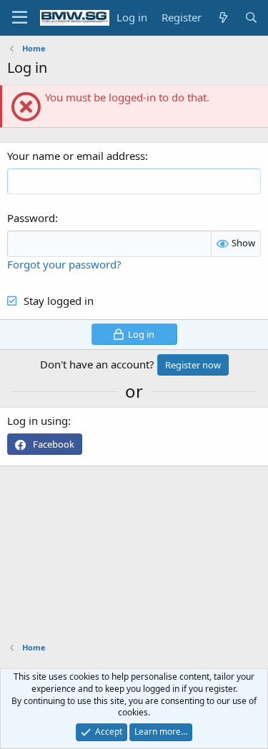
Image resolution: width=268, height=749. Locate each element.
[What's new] (223, 17)
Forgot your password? (64, 264)
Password (31, 218)
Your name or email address (76, 156)
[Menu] (19, 18)
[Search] (251, 17)
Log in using (37, 420)
